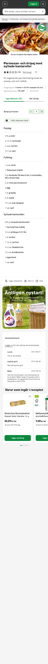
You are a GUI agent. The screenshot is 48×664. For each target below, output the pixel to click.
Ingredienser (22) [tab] (14, 98)
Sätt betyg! (27, 72)
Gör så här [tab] (34, 98)
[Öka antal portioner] (41, 111)
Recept (5, 19)
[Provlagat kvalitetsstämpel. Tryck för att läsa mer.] (42, 28)
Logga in (33, 4)
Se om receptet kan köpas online (24, 54)
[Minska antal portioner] (31, 111)
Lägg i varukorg (17, 438)
